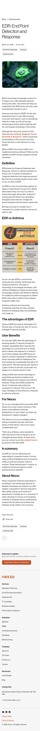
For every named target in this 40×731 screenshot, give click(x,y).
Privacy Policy (7, 716)
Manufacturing (7, 640)
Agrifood (5, 622)
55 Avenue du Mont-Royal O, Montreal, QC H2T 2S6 (19, 693)
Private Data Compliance (11, 610)
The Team (5, 655)
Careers (5, 664)
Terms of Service (8, 720)
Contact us (6, 660)
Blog (3, 680)
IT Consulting (7, 602)
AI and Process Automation (12, 593)
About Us (5, 651)
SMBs (4, 626)
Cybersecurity (7, 597)
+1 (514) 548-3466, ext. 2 (11, 700)
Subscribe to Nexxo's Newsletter (16, 562)
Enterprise (5, 635)
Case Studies (7, 675)
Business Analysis (8, 606)
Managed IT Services (9, 588)
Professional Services (9, 631)
